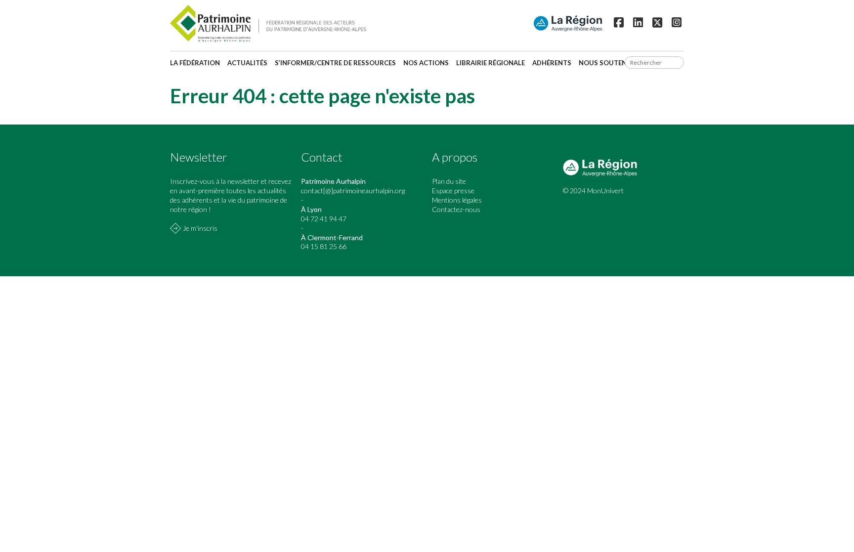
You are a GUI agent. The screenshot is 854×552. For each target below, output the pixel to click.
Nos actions (426, 63)
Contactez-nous (456, 209)
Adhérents (551, 63)
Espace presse (453, 190)
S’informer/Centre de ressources (335, 63)
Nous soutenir (606, 63)
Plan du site (449, 181)
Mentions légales (457, 200)
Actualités (247, 63)
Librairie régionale (490, 63)
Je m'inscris (200, 228)
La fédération (195, 63)
